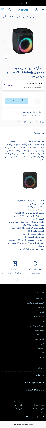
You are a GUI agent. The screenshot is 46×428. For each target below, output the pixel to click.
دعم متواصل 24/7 (35, 269)
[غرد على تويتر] (30, 122)
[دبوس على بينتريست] (25, 122)
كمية (39, 95)
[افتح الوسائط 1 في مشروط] (23, 41)
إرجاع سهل (14, 269)
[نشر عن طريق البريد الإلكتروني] (18, 122)
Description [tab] (39, 133)
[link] (23, 3)
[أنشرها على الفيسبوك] (36, 122)
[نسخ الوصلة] (13, 122)
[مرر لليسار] (41, 40)
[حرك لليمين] (4, 40)
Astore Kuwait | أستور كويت (20, 424)
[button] (42, 9)
